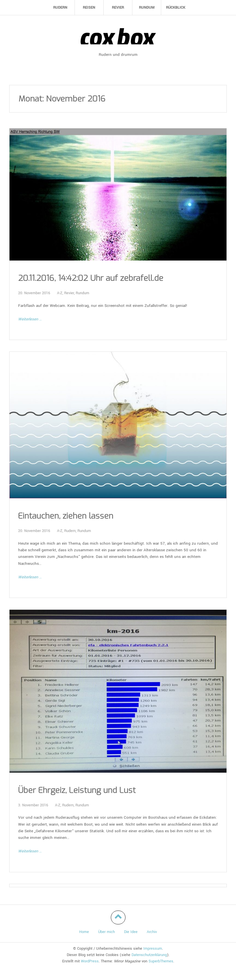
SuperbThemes (161, 961)
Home (84, 931)
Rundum (82, 293)
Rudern (70, 530)
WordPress (90, 961)
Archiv (152, 931)
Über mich (106, 931)
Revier (69, 293)
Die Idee (131, 931)
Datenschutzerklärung (149, 954)
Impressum (152, 948)
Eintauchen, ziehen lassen (65, 516)
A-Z (59, 293)
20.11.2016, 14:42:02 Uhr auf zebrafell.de (90, 278)
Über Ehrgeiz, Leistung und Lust (77, 790)
